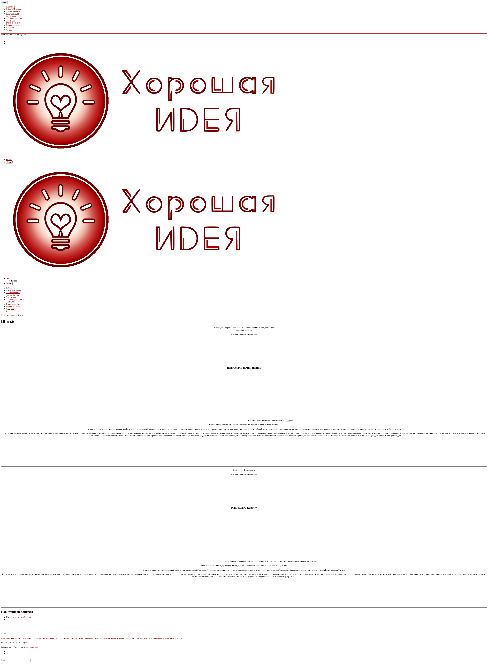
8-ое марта (15, 638)
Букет (55, 638)
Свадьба (129, 638)
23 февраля (25, 638)
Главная (4, 315)
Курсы (13, 315)
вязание (173, 638)
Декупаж (73, 638)
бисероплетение (162, 638)
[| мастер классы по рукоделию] (145, 155)
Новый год (88, 638)
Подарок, (121, 638)
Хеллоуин (144, 638)
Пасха (96, 638)
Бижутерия (48, 638)
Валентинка (64, 638)
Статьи (136, 638)
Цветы (152, 638)
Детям (80, 638)
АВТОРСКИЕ (36, 638)
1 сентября (5, 638)
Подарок (113, 638)
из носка (180, 638)
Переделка (104, 638)
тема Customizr (31, 647)
